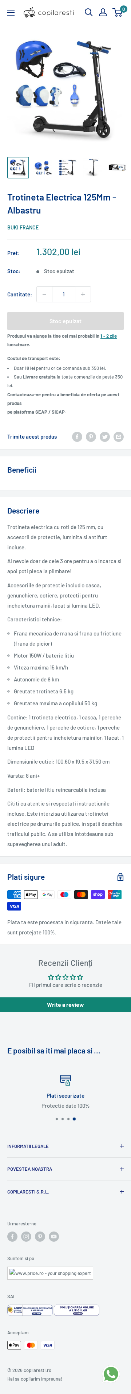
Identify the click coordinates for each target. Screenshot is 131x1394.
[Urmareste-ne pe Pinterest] (40, 1237)
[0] (117, 12)
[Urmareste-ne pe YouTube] (54, 1237)
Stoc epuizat (65, 320)
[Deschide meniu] (11, 13)
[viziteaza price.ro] (50, 1271)
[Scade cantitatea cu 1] (44, 294)
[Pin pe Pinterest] (91, 436)
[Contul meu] (103, 12)
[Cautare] (89, 12)
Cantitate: (19, 294)
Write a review (65, 1004)
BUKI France (23, 227)
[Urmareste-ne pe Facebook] (12, 1237)
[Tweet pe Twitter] (105, 436)
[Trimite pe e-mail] (119, 436)
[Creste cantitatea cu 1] (83, 294)
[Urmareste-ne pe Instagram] (26, 1237)
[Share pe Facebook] (77, 436)
